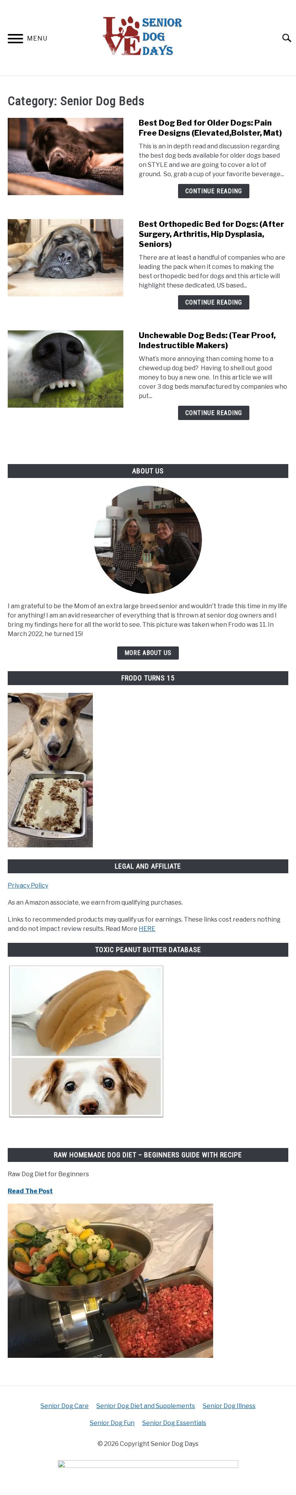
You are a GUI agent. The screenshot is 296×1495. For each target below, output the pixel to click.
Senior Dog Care (64, 1406)
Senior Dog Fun (112, 1423)
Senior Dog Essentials (174, 1423)
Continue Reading (213, 191)
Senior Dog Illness (229, 1406)
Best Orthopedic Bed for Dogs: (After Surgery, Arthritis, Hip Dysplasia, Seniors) (211, 234)
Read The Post (30, 1191)
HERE (147, 928)
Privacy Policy (28, 885)
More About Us (148, 653)
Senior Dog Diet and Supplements (145, 1406)
